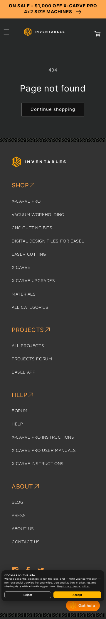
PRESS (19, 516)
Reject (27, 594)
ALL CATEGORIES (30, 308)
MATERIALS (24, 294)
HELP (17, 424)
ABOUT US (23, 529)
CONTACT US (26, 542)
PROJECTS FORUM (32, 359)
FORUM (20, 411)
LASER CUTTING (29, 254)
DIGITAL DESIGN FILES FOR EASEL (48, 241)
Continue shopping (53, 109)
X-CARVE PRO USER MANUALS (44, 451)
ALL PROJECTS (28, 346)
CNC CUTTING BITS (32, 228)
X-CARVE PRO (26, 201)
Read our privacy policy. (73, 586)
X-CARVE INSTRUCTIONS (38, 464)
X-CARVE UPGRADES (33, 281)
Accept (77, 594)
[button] (6, 32)
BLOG (17, 503)
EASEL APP (23, 372)
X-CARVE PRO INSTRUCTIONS (43, 437)
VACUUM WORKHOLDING (38, 215)
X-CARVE (21, 268)
